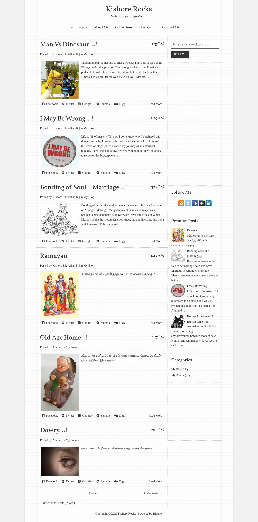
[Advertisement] (195, 124)
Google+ (87, 104)
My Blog (88, 54)
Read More (155, 104)
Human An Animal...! (200, 316)
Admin (56, 347)
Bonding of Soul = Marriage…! (83, 187)
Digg (121, 104)
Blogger (158, 513)
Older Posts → (153, 493)
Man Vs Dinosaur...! (69, 44)
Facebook (51, 104)
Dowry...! (54, 430)
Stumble (104, 104)
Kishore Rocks (129, 9)
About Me (101, 27)
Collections (124, 27)
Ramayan (54, 256)
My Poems (72, 347)
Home (82, 27)
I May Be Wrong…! (66, 118)
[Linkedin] (208, 202)
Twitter (69, 104)
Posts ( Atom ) (66, 503)
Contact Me (171, 27)
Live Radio (147, 27)
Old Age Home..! (63, 337)
